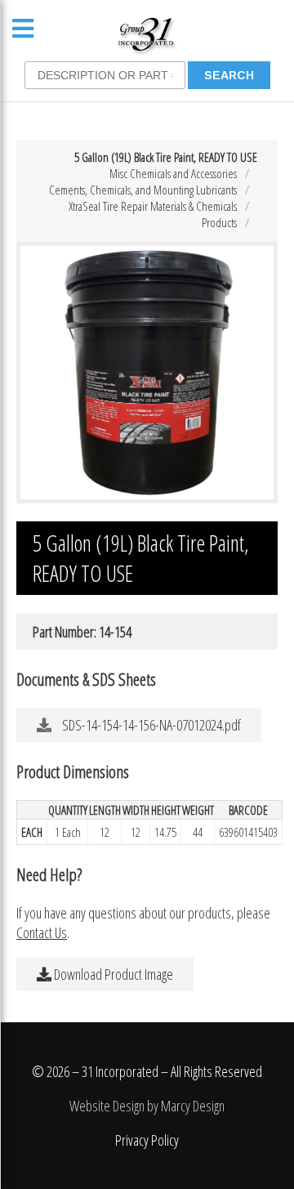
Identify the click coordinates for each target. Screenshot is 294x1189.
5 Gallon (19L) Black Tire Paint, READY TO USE (165, 157)
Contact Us (41, 932)
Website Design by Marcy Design (147, 1105)
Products (219, 222)
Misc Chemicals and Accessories (173, 173)
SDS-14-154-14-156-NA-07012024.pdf (150, 725)
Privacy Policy (147, 1140)
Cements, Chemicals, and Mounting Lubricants (143, 189)
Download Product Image (112, 974)
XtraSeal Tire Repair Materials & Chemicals (153, 206)
